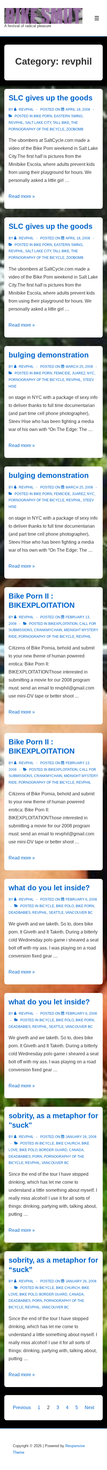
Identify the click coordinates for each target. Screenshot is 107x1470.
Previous (22, 1407)
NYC (90, 373)
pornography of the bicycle (36, 380)
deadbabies (20, 913)
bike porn (43, 116)
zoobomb (74, 129)
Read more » (22, 196)
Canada (76, 1150)
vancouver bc (79, 913)
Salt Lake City (38, 123)
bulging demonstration (49, 355)
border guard (53, 1150)
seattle (56, 913)
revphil (16, 123)
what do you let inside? (49, 887)
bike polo (65, 906)
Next (89, 1407)
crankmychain (48, 630)
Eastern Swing (68, 116)
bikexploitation (63, 624)
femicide (62, 373)
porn (37, 1157)
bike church (68, 1143)
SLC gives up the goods (50, 98)
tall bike (61, 123)
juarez (78, 373)
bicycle (46, 906)
